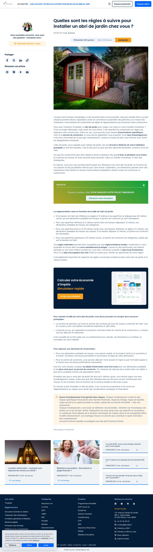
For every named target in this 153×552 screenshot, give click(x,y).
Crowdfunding (83, 517)
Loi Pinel (44, 507)
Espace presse (123, 539)
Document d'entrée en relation (16, 512)
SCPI (43, 510)
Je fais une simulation (70, 296)
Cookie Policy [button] (44, 538)
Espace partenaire (122, 4)
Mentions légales (11, 522)
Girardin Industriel (85, 514)
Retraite (44, 524)
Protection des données (14, 526)
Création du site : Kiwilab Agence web (76, 550)
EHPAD (80, 531)
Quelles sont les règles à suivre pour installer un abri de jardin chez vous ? (60, 4)
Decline (29, 545)
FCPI (80, 521)
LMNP (43, 514)
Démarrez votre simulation (101, 198)
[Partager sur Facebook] (7, 60)
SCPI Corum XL (84, 507)
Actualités (22, 4)
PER (42, 517)
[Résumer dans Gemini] (20, 72)
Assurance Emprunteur (87, 528)
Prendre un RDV (123, 528)
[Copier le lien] (27, 60)
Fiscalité (44, 521)
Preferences (12, 545)
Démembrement (47, 528)
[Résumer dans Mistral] (27, 72)
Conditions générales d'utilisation (17, 519)
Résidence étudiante (86, 535)
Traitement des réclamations (16, 515)
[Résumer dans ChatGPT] (7, 72)
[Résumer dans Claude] (13, 72)
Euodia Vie (82, 510)
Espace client (143, 4)
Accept (46, 545)
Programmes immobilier (87, 503)
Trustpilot (8, 503)
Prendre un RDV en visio (126, 532)
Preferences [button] (36, 540)
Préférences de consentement (16, 529)
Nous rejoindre (123, 535)
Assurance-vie (46, 503)
